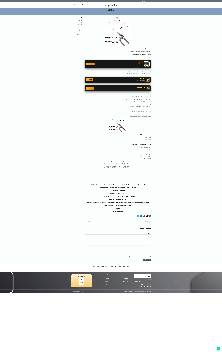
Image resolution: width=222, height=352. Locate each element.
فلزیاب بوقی (81, 28)
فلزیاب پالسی (107, 280)
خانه (113, 13)
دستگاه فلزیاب (120, 202)
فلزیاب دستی (80, 32)
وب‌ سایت (149, 252)
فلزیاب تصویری (80, 30)
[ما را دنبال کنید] (118, 80)
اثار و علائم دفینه (80, 20)
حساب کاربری (125, 281)
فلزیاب (109, 13)
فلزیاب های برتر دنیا (117, 211)
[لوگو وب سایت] (111, 5)
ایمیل (115, 247)
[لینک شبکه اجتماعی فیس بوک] (149, 216)
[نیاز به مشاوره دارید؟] (118, 88)
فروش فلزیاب (127, 202)
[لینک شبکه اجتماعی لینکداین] (141, 216)
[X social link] (147, 216)
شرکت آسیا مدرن (119, 205)
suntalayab (118, 23)
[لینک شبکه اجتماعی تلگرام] (138, 216)
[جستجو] (83, 5)
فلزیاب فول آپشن (80, 34)
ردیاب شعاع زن (80, 24)
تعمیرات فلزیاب (80, 22)
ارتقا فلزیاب (135, 202)
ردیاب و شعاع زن (107, 277)
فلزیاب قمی (108, 282)
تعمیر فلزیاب (104, 197)
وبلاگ (127, 280)
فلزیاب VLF (108, 278)
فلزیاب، (117, 197)
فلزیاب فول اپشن (106, 284)
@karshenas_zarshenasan (117, 194)
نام (150, 247)
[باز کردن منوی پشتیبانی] (218, 348)
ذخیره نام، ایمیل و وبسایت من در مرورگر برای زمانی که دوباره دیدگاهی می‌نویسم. (135, 256)
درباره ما (126, 277)
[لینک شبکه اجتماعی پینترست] (144, 216)
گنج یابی (118, 208)
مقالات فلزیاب (80, 36)
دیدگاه (149, 233)
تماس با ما (126, 278)
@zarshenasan (104, 188)
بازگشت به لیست (118, 222)
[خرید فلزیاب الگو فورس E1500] (118, 64)
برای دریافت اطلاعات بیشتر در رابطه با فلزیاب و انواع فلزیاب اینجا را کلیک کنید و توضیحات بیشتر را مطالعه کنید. (117, 185)
